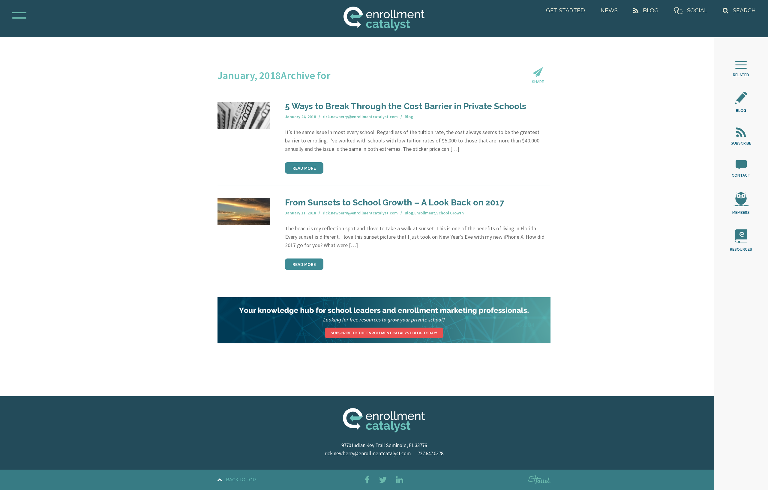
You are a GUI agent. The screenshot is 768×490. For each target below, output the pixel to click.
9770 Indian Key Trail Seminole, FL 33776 (384, 445)
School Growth (450, 213)
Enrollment (424, 213)
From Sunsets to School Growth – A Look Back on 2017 (394, 203)
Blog (650, 10)
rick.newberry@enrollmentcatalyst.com (368, 453)
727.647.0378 (430, 453)
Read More (304, 168)
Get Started (565, 10)
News (609, 10)
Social (697, 10)
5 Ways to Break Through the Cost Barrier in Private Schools (405, 106)
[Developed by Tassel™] (539, 481)
